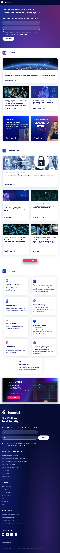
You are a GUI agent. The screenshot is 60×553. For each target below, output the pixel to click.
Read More (9, 80)
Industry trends (11, 172)
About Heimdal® (6, 486)
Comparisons (38, 203)
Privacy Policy (23, 34)
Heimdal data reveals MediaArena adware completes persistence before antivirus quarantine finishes (44, 241)
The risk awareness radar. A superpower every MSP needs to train (14, 241)
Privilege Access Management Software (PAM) (15, 458)
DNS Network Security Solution (10, 467)
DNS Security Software (8, 464)
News (8, 73)
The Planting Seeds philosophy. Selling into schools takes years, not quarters (29, 175)
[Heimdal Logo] (7, 2)
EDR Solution (5, 470)
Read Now (9, 138)
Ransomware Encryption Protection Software (14, 461)
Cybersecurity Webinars (8, 526)
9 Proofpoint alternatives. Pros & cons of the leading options (43, 206)
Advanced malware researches (16, 100)
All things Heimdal (40, 237)
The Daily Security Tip (8, 520)
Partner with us (6, 492)
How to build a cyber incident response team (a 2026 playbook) (15, 104)
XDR (35, 100)
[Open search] (53, 2)
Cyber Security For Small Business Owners (13, 523)
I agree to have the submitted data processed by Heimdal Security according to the (21, 33)
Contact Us (5, 501)
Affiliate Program (6, 495)
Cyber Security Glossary (8, 517)
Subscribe (43, 438)
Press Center (5, 489)
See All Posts (30, 261)
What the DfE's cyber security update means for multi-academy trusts (14, 208)
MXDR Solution (6, 476)
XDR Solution (5, 473)
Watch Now (38, 138)
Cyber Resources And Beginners (10, 514)
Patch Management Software (10, 455)
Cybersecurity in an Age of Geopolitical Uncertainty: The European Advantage (30, 75)
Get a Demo (13, 397)
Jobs (3, 498)
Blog (3, 504)
